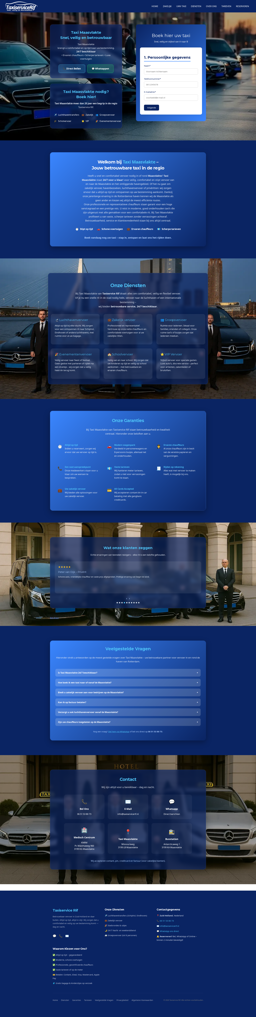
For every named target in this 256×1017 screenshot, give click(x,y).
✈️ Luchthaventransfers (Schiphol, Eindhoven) (126, 915)
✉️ (67, 936)
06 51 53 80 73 (167, 920)
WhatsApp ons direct (169, 931)
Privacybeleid (122, 1000)
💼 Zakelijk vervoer (113, 920)
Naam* (147, 65)
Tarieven (88, 1000)
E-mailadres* (150, 92)
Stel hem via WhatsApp (118, 731)
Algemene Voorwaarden (142, 1000)
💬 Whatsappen (100, 68)
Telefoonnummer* (152, 78)
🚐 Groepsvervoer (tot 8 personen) (121, 935)
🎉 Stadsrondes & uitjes (116, 925)
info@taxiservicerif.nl (169, 926)
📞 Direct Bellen (72, 68)
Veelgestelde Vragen (104, 1000)
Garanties (76, 1000)
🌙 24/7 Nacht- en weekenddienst (120, 930)
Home (55, 1000)
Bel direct (54, 617)
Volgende (151, 107)
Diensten (65, 1000)
